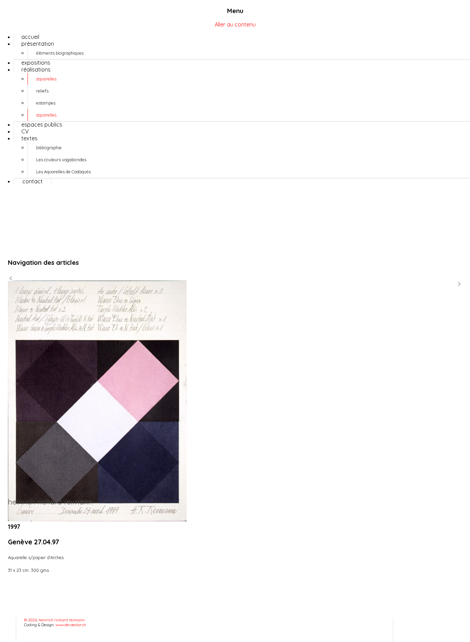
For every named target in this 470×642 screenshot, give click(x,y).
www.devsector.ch (70, 624)
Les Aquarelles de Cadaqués (63, 171)
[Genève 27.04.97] (97, 519)
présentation (37, 43)
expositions (35, 62)
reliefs (42, 91)
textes (29, 138)
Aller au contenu (235, 24)
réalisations (36, 69)
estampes (45, 103)
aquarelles (46, 78)
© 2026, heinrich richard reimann (54, 620)
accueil (30, 36)
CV (25, 131)
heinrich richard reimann (50, 501)
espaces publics (41, 124)
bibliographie (49, 147)
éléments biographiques (60, 53)
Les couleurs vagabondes (61, 159)
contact (32, 181)
